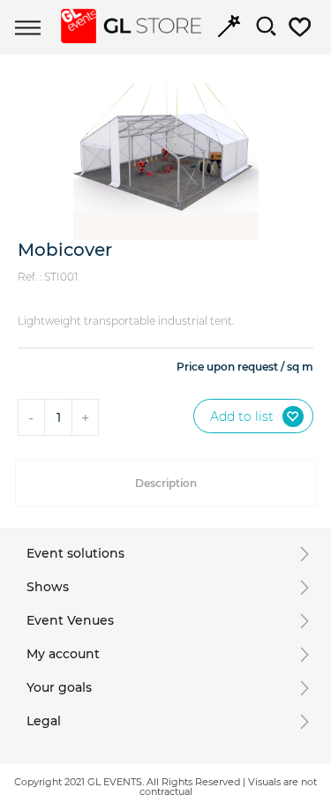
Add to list (242, 416)
